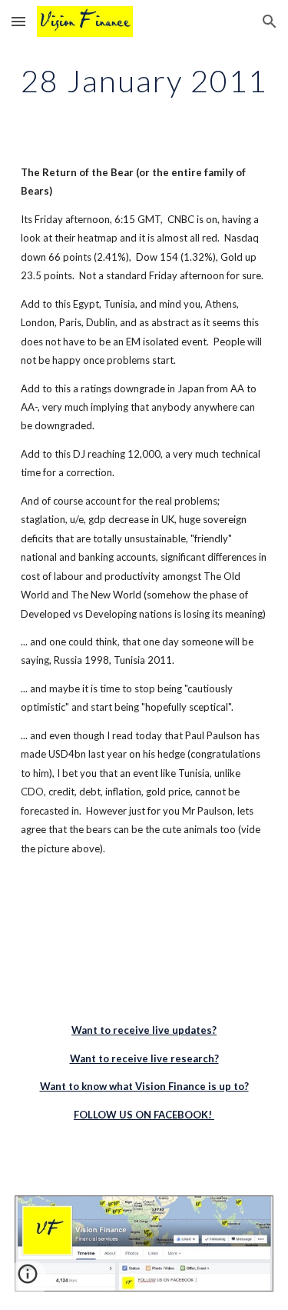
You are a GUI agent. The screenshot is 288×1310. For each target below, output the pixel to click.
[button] (18, 21)
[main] (144, 81)
